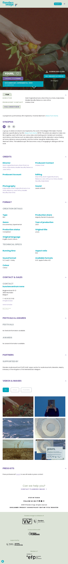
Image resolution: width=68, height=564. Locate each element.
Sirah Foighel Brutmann (33, 98)
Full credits (10, 107)
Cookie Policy (33, 507)
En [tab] (4, 127)
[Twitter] (39, 501)
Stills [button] (15, 390)
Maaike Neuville (30, 100)
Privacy (23, 507)
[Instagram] (44, 501)
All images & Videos (54, 76)
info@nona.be (8, 301)
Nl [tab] (14, 127)
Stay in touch (34, 498)
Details (6, 308)
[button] (64, 3)
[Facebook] (37, 501)
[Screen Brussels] (18, 545)
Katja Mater (60, 98)
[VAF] (34, 522)
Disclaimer (14, 507)
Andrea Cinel (29, 102)
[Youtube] (41, 501)
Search (58, 4)
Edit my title (45, 507)
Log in (18, 474)
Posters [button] (26, 390)
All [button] (6, 390)
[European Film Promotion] (34, 557)
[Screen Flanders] (34, 534)
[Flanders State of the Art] (10, 545)
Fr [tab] (9, 127)
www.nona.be (7, 305)
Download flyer (57, 71)
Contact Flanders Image (33, 489)
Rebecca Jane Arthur (43, 100)
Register (54, 507)
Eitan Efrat (45, 98)
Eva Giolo (52, 98)
